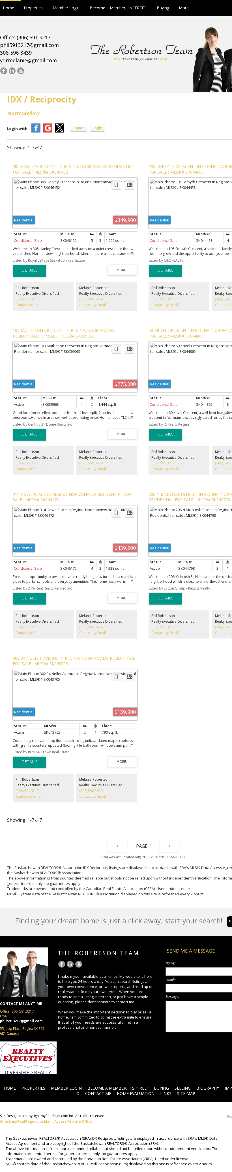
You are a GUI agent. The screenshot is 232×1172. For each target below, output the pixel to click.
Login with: (18, 128)
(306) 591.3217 (27, 299)
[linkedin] (12, 70)
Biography (207, 1088)
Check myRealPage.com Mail (25, 1121)
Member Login (66, 7)
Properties (33, 7)
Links (165, 1093)
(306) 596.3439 (91, 299)
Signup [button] (78, 127)
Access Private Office (73, 1121)
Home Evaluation (135, 1093)
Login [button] (97, 127)
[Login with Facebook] (35, 131)
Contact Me (98, 1093)
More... (185, 7)
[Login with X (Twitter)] (59, 131)
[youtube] (20, 70)
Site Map (186, 1093)
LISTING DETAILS (29, 271)
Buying (163, 7)
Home (8, 7)
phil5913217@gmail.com (29, 45)
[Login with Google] (47, 131)
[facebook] (3, 70)
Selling (183, 1088)
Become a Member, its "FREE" (118, 7)
